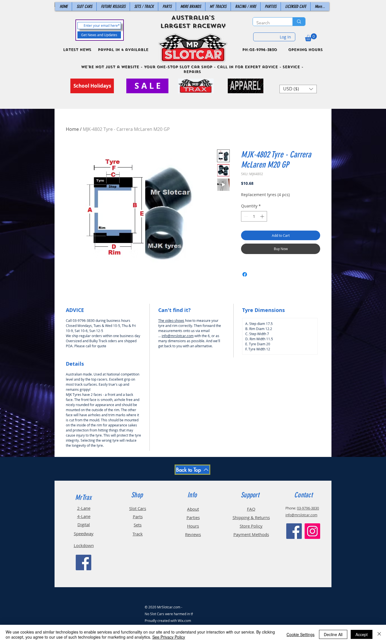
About (193, 509)
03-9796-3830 (308, 508)
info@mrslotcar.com (178, 335)
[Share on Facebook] (244, 274)
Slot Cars (137, 508)
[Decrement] (245, 216)
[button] (311, 37)
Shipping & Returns (251, 517)
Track (138, 534)
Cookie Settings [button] (301, 634)
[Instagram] (312, 531)
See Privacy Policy (168, 637)
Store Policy (251, 526)
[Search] (298, 22)
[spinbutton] (254, 216)
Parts (138, 516)
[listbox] (298, 89)
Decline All (333, 634)
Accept (361, 634)
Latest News (77, 49)
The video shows (171, 320)
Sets (138, 525)
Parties (193, 517)
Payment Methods (251, 534)
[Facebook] (83, 562)
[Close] (379, 634)
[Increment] (262, 216)
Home (72, 129)
